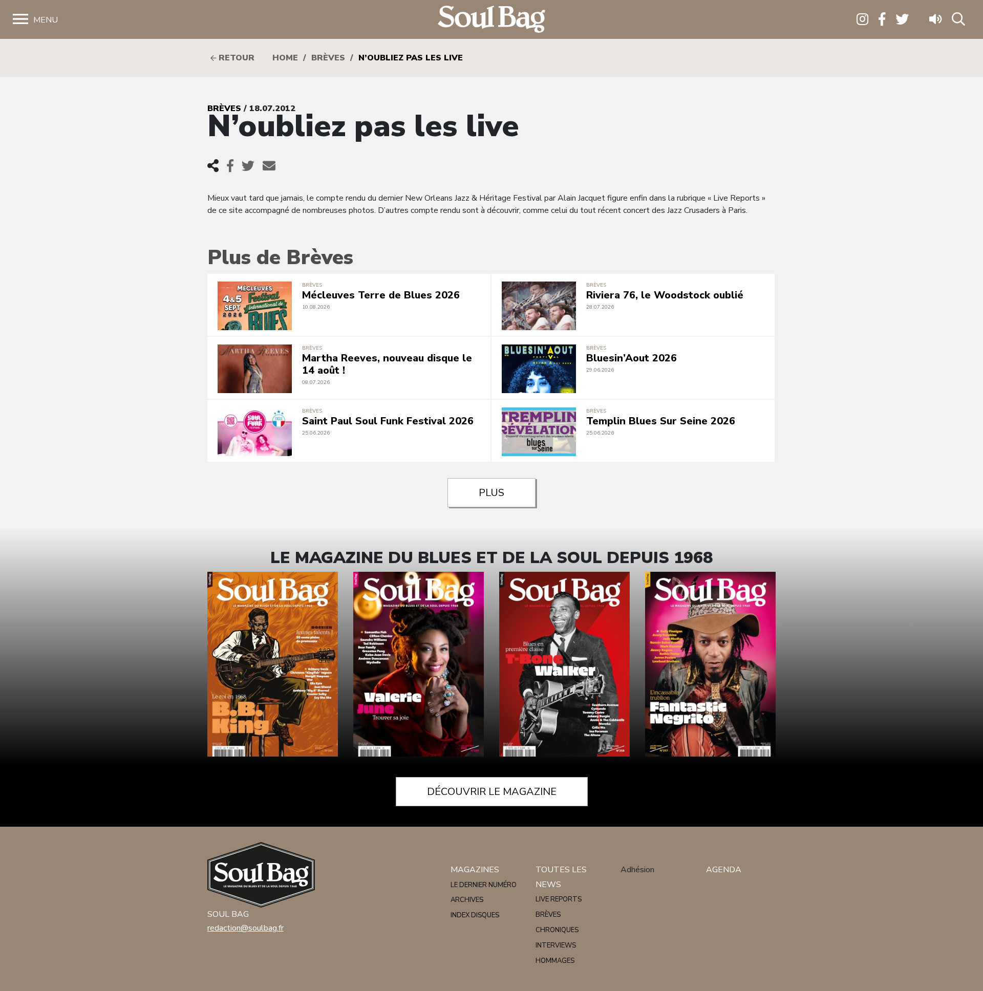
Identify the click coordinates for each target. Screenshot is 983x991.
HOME (285, 57)
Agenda (723, 869)
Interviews (556, 945)
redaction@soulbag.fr (245, 928)
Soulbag (491, 20)
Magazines (475, 869)
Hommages (555, 960)
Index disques (475, 915)
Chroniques (557, 930)
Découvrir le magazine (492, 792)
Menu (45, 20)
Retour (235, 57)
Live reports (559, 899)
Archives (467, 899)
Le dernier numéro (484, 885)
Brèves (328, 57)
